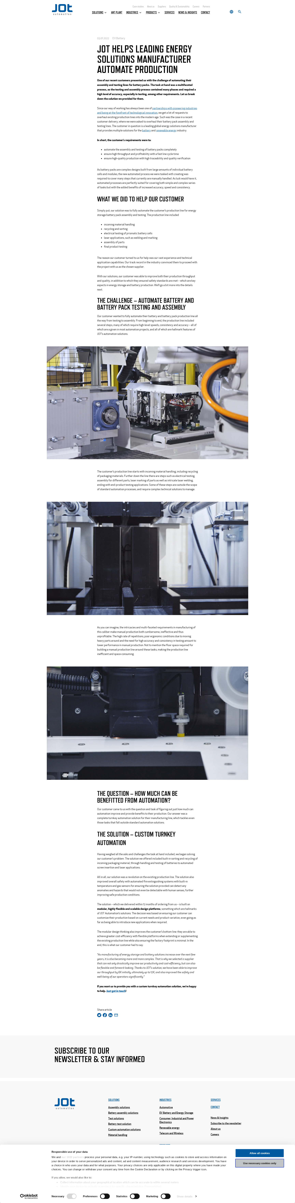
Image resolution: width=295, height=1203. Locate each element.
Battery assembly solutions (123, 1112)
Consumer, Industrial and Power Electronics (176, 1120)
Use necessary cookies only (259, 1163)
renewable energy (166, 130)
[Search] (240, 12)
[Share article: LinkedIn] (111, 1016)
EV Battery (119, 38)
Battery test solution (119, 1123)
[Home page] (62, 14)
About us (150, 6)
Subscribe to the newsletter (226, 1123)
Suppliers (162, 6)
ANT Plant (116, 12)
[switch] (105, 1196)
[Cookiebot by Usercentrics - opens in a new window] (29, 1196)
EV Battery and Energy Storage (176, 1112)
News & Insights (187, 12)
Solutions (97, 12)
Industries (132, 12)
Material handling (117, 1135)
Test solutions (116, 1118)
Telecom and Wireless (171, 1133)
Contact (205, 12)
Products (151, 12)
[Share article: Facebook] (105, 1016)
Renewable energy (169, 1127)
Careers (196, 6)
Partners (206, 6)
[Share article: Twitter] (100, 1016)
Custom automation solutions (124, 1129)
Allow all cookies (260, 1153)
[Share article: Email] (116, 1016)
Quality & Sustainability (179, 6)
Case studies (138, 6)
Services (169, 12)
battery (146, 130)
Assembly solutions (119, 1107)
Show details (184, 1196)
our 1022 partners (72, 1157)
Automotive (166, 1107)
